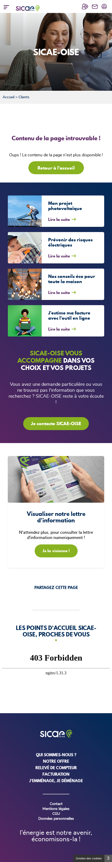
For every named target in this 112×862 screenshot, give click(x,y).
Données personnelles (56, 819)
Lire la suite (59, 219)
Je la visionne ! (56, 550)
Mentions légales (56, 809)
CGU (56, 814)
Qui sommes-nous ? (56, 755)
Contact (56, 804)
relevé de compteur (56, 767)
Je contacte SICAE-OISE (56, 423)
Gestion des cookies (89, 858)
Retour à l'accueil (56, 168)
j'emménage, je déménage (56, 780)
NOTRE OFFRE (56, 761)
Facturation (56, 774)
